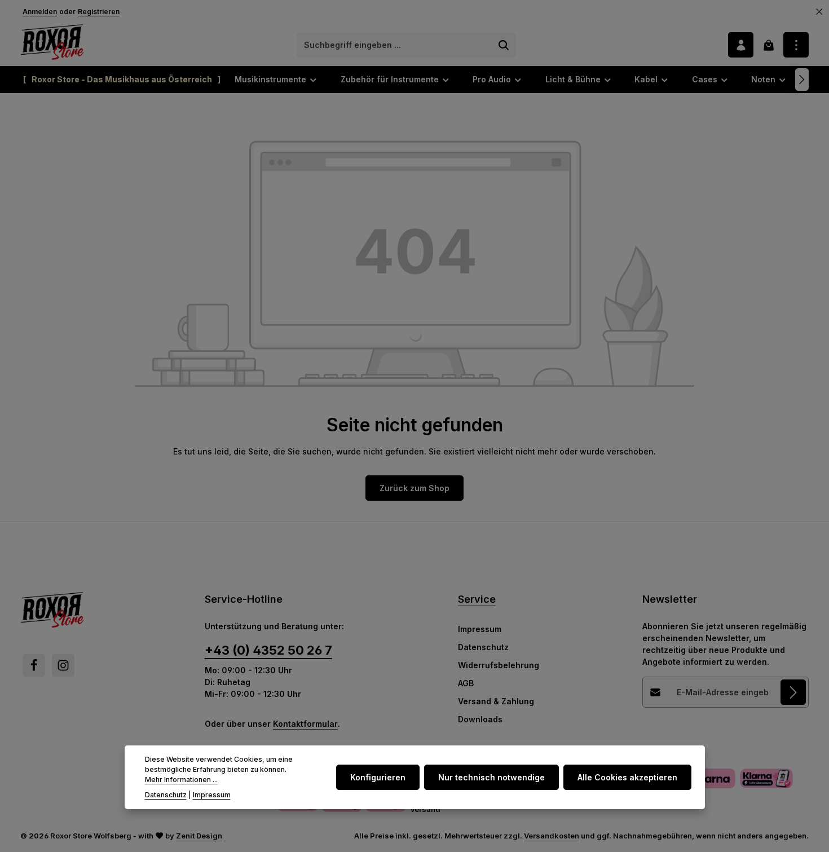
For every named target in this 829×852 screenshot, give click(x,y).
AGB (466, 683)
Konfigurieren (377, 777)
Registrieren (99, 11)
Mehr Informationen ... (181, 780)
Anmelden (40, 11)
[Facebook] (34, 665)
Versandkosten (551, 835)
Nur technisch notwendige (491, 777)
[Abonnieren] (793, 692)
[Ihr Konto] (740, 45)
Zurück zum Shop (414, 488)
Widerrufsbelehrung (498, 665)
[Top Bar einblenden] (796, 45)
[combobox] (394, 45)
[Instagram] (63, 665)
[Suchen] (504, 45)
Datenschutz (483, 647)
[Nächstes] (802, 79)
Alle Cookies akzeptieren (627, 777)
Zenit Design (199, 835)
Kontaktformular (305, 724)
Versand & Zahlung (496, 701)
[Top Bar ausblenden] (819, 12)
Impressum (479, 629)
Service (477, 599)
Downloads (480, 719)
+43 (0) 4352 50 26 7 (268, 650)
